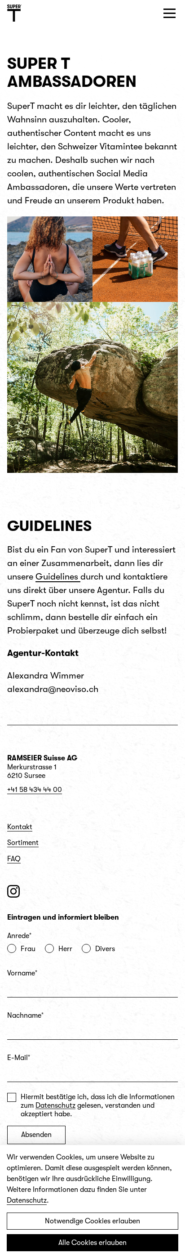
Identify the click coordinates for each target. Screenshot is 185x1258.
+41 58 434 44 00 (34, 790)
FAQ (14, 859)
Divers (105, 949)
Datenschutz (55, 1105)
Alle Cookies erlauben (92, 1243)
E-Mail (18, 1058)
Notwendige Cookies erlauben (92, 1221)
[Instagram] (13, 891)
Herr (65, 949)
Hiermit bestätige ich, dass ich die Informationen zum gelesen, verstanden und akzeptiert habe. (98, 1105)
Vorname (22, 973)
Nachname (25, 1015)
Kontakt (19, 827)
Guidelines (57, 576)
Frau (28, 949)
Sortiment (23, 843)
